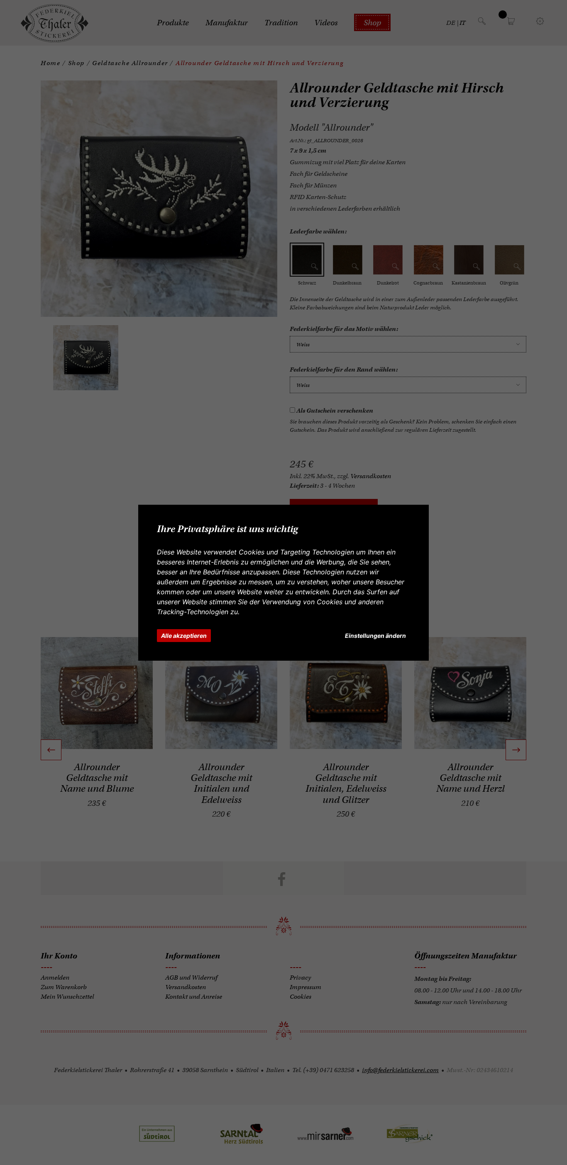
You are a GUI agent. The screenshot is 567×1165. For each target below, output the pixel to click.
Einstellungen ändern (375, 635)
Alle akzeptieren (184, 635)
